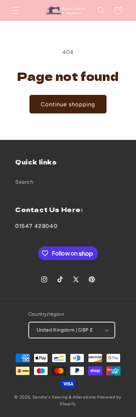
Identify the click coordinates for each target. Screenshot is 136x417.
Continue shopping (68, 104)
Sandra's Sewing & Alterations (64, 397)
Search (24, 182)
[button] (15, 10)
